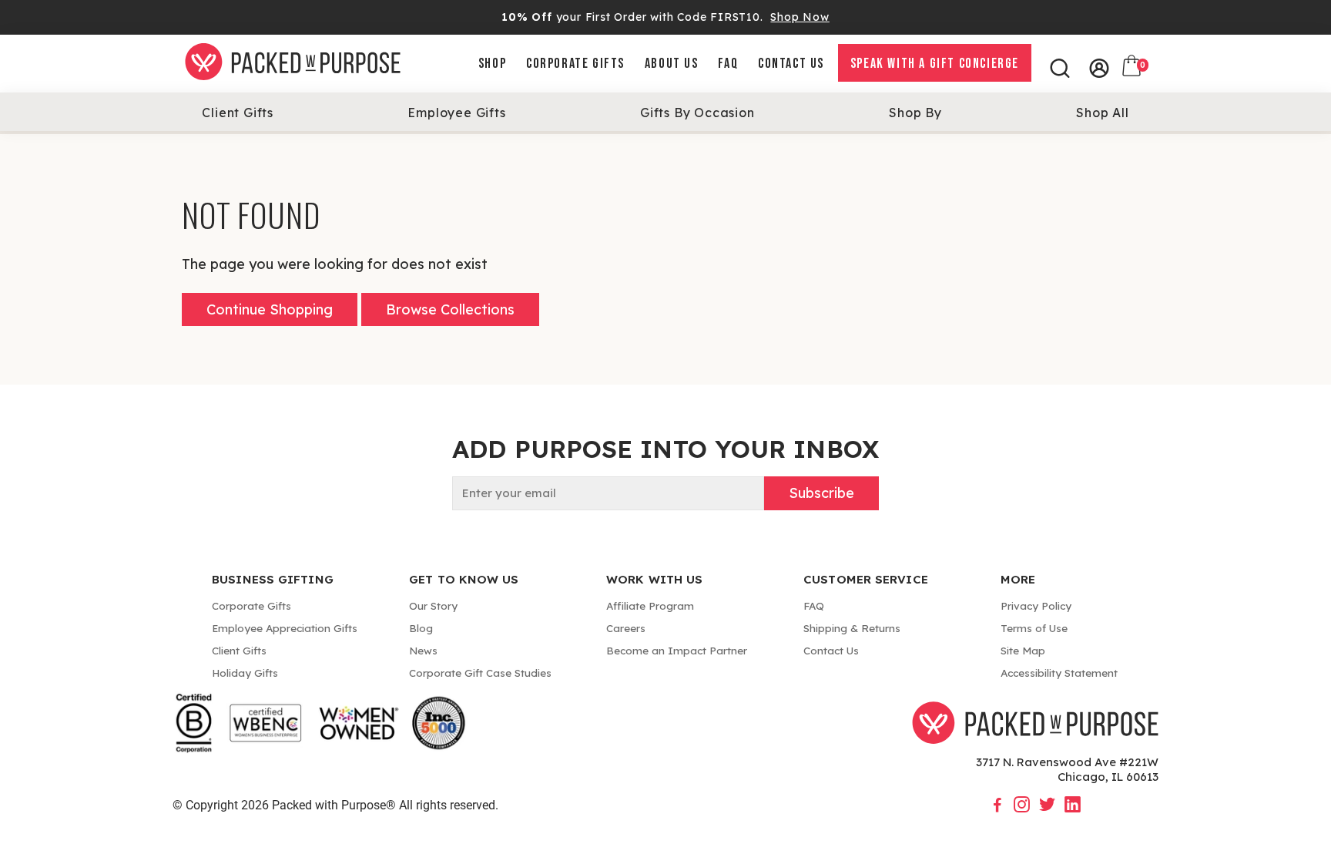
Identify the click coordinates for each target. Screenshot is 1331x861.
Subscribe (821, 493)
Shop (492, 63)
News (423, 650)
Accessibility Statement (1059, 672)
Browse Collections (450, 309)
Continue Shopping (269, 309)
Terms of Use (1034, 627)
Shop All (1102, 112)
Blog (421, 627)
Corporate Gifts (575, 63)
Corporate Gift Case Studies (480, 672)
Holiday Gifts (245, 672)
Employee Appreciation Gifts (284, 627)
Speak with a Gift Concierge (934, 63)
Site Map (1023, 650)
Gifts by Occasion (697, 112)
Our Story (433, 605)
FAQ (728, 63)
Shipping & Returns (851, 627)
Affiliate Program (650, 605)
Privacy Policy (1036, 605)
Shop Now (799, 17)
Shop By (915, 112)
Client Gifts (237, 112)
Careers (625, 627)
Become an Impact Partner (676, 650)
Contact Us (791, 63)
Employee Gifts (456, 112)
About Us (672, 63)
